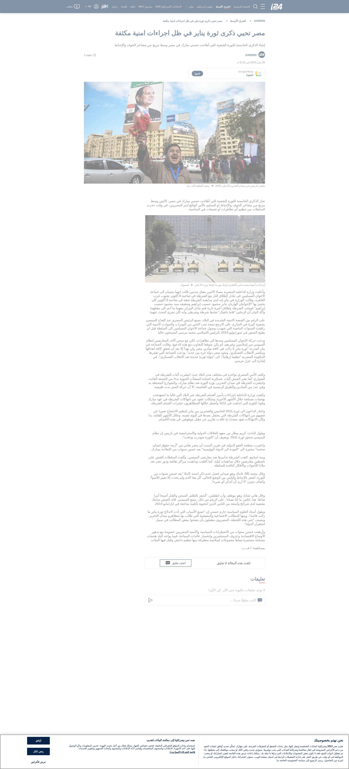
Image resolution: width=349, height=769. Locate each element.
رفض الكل (38, 751)
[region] (174, 751)
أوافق (38, 740)
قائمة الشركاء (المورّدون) (182, 752)
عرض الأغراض (38, 762)
